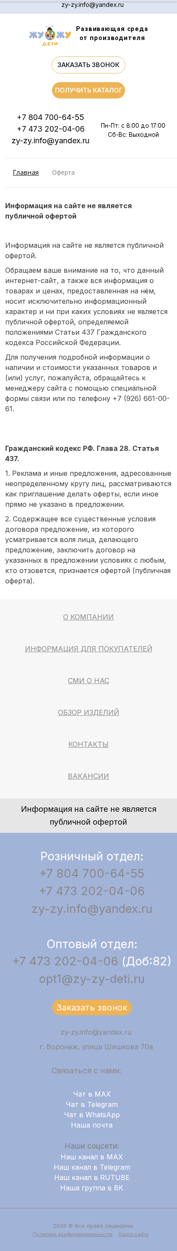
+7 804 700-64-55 (50, 117)
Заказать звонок (88, 64)
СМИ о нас (88, 680)
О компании (88, 617)
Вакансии (88, 776)
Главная (26, 172)
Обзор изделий (88, 712)
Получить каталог (88, 90)
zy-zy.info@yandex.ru (92, 4)
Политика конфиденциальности (73, 1234)
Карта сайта (134, 1234)
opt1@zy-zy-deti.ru (92, 979)
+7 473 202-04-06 (51, 128)
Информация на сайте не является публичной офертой (88, 815)
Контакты (88, 744)
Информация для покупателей (89, 648)
